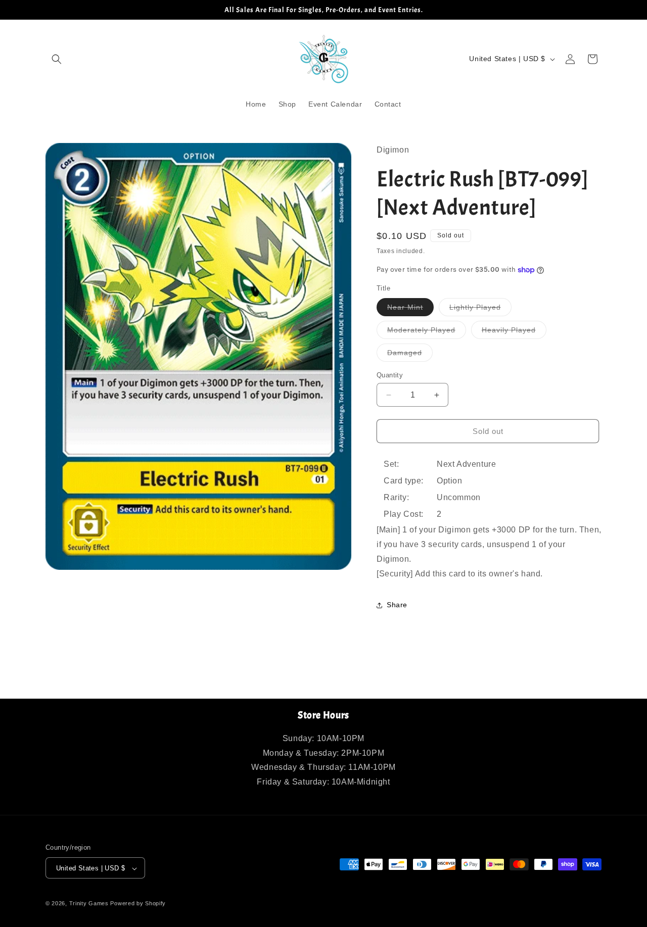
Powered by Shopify (138, 904)
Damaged (410, 355)
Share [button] (397, 605)
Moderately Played (426, 332)
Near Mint (410, 309)
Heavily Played (514, 332)
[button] (56, 59)
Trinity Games (89, 904)
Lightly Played (480, 309)
